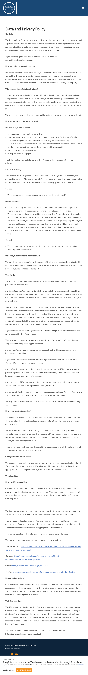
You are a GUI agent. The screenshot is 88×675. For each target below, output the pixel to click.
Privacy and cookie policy (12, 648)
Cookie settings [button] (8, 670)
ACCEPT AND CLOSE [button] (24, 670)
